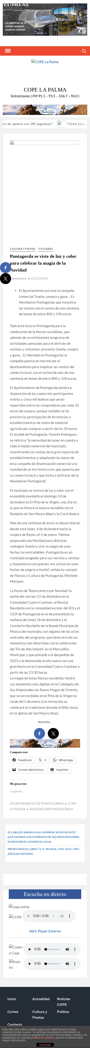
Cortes (12, 1011)
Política (63, 1011)
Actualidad (41, 998)
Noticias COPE (63, 1001)
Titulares (45, 248)
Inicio (11, 998)
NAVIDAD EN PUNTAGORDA (51, 809)
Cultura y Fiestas (22, 248)
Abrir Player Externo (45, 931)
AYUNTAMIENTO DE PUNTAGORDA (37, 803)
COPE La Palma (45, 90)
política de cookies (42, 1037)
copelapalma (18, 278)
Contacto (14, 1024)
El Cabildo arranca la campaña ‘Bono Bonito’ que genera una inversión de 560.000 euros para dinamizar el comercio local (43, 837)
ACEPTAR (45, 1045)
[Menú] (7, 50)
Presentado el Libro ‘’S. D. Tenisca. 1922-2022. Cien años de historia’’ (43, 851)
